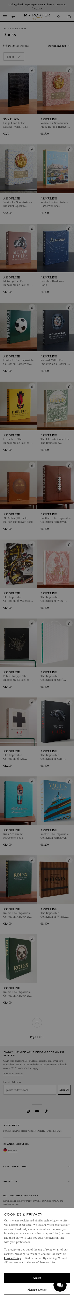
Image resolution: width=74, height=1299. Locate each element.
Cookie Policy (12, 1258)
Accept (37, 1278)
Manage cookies (37, 1289)
